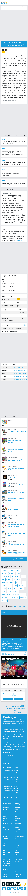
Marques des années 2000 (11, 793)
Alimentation (6, 807)
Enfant (16, 832)
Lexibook (17, 570)
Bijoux (4, 816)
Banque (17, 812)
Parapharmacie (7, 859)
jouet (4, 52)
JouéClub (4, 600)
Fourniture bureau (20, 836)
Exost (3, 585)
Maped (11, 570)
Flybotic (18, 582)
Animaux (17, 807)
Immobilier (6, 841)
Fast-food (17, 834)
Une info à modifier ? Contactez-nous (10, 102)
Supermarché (6, 872)
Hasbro (12, 582)
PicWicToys (16, 594)
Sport (16, 868)
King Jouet (23, 597)
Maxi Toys (4, 597)
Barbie (3, 591)
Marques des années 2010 (11, 795)
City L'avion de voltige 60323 (16, 517)
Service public (18, 865)
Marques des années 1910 (11, 773)
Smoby (4, 588)
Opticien (17, 857)
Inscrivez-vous (18, 699)
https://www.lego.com (19, 367)
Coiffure (17, 821)
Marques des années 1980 (11, 788)
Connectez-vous (8, 699)
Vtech (15, 585)
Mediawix (10, 893)
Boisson (5, 818)
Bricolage (17, 818)
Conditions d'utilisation (10, 758)
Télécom (17, 872)
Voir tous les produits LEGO (14, 559)
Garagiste (5, 838)
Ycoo (24, 582)
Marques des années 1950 (11, 782)
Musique (17, 854)
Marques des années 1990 (11, 790)
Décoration (6, 829)
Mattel (9, 591)
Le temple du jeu (6, 594)
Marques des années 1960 (11, 784)
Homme (17, 838)
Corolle (10, 588)
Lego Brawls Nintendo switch (16, 485)
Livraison (5, 848)
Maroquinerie (6, 852)
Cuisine (5, 827)
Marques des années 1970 (11, 786)
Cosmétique (18, 823)
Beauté (4, 814)
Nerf (3, 579)
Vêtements (18, 874)
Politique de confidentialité (11, 760)
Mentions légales (8, 755)
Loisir (4, 850)
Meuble (17, 852)
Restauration (6, 865)
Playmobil (15, 591)
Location (17, 848)
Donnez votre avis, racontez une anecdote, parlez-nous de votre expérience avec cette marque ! (13, 43)
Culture (17, 827)
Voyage (17, 876)
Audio (16, 809)
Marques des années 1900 (11, 770)
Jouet (4, 845)
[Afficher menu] (25, 2)
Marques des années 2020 (11, 797)
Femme (5, 836)
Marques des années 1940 (11, 779)
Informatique (18, 841)
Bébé (16, 814)
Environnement (7, 834)
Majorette (4, 573)
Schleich (9, 585)
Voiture (5, 876)
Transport (5, 874)
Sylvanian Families (18, 588)
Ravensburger (5, 576)
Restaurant (18, 861)
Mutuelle (5, 857)
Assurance (5, 809)
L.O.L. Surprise (15, 576)
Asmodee (11, 573)
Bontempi (4, 570)
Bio (16, 816)
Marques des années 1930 (11, 777)
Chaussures (6, 821)
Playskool (9, 579)
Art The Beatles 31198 (14, 477)
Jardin (4, 843)
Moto (4, 854)
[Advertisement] (14, 24)
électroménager (7, 832)
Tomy (18, 573)
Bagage (5, 812)
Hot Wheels (5, 582)
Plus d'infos (18, 240)
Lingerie (17, 845)
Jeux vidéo (17, 843)
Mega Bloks (17, 579)
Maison (17, 850)
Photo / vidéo (18, 859)
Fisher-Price (22, 585)
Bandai (23, 576)
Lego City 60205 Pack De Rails (16, 492)
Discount (17, 829)
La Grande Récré (13, 597)
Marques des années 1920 (11, 775)
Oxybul (23, 594)
